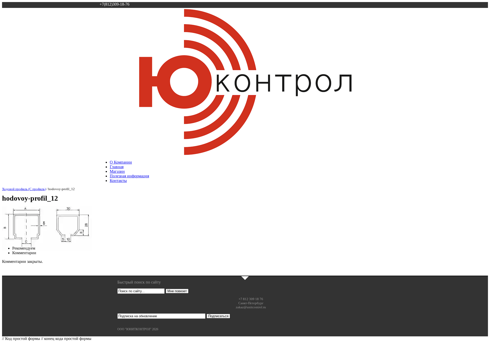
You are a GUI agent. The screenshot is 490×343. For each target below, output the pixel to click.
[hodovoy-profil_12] (47, 249)
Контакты (118, 180)
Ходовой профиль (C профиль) (24, 189)
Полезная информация (129, 176)
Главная (117, 167)
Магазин (117, 171)
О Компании (121, 162)
